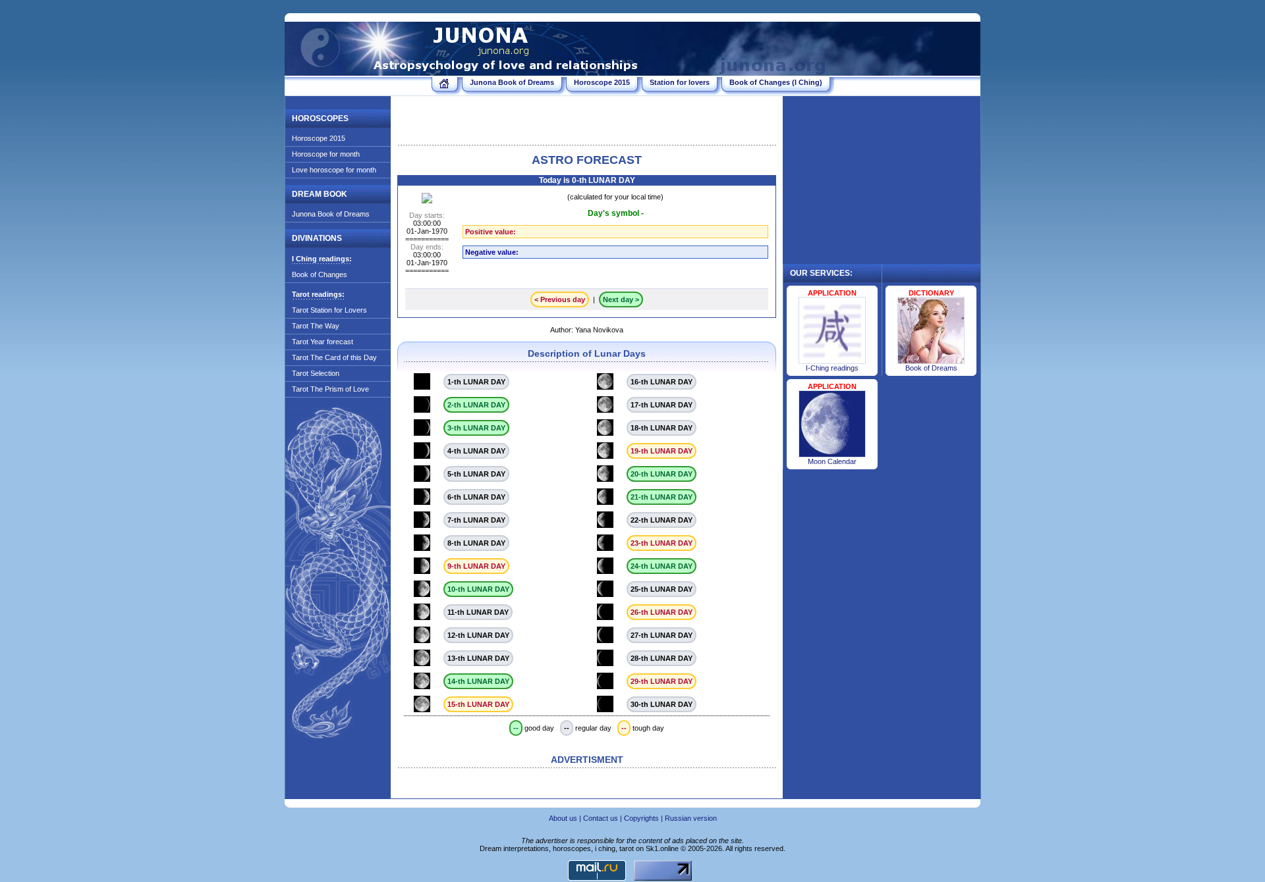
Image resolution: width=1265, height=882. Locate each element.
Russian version (691, 818)
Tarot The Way (315, 326)
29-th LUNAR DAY (661, 681)
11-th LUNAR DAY (478, 612)
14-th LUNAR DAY (478, 681)
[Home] (444, 86)
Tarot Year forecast (322, 342)
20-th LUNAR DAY (661, 474)
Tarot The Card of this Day (334, 357)
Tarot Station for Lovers (329, 310)
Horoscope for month (326, 154)
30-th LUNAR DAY (661, 704)
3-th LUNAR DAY (476, 428)
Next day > (621, 299)
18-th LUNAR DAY (661, 428)
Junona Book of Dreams (512, 82)
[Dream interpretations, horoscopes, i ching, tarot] (462, 70)
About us (563, 818)
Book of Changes (319, 274)
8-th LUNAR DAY (476, 543)
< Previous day (559, 299)
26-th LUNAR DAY (661, 612)
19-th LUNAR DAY (661, 451)
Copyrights (641, 818)
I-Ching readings (832, 368)
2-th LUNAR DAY (476, 405)
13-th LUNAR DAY (478, 658)
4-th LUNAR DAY (476, 451)
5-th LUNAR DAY (476, 474)
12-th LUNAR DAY (478, 635)
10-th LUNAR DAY (478, 589)
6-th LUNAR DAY (476, 497)
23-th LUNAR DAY (661, 543)
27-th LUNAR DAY (661, 635)
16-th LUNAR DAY (661, 382)
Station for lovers (680, 82)
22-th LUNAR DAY (661, 520)
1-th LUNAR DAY (476, 382)
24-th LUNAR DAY (661, 566)
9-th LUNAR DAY (476, 566)
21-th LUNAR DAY (661, 497)
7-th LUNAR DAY (476, 520)
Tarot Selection (315, 373)
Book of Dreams (931, 368)
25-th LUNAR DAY (661, 589)
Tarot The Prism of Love (330, 389)
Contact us (600, 818)
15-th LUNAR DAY (478, 704)
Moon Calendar (832, 461)
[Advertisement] (587, 122)
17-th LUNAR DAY (661, 405)
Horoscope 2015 (602, 82)
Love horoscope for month (334, 170)
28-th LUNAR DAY (661, 658)
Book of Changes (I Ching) (775, 82)
